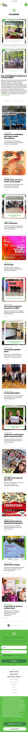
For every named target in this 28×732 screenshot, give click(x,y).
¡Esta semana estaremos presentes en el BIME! (13, 307)
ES (12, 1)
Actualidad (14, 689)
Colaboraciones (8, 132)
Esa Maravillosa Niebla (12, 393)
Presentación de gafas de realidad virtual (13, 607)
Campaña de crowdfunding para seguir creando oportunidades (13, 136)
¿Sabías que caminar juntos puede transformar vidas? (14, 435)
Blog (14, 687)
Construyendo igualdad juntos (12, 350)
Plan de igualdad (14, 681)
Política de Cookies (6, 720)
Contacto (14, 692)
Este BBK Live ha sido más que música (13, 479)
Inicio (14, 669)
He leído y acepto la (12, 655)
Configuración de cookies (14, 724)
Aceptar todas (14, 729)
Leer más (6, 146)
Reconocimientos (18, 101)
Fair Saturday (8, 265)
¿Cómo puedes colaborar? (14, 676)
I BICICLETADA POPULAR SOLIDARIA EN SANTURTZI (13, 522)
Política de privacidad (7, 718)
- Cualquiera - (6, 101)
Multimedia (14, 684)
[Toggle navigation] (26, 4)
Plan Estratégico (14, 679)
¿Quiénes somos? (14, 671)
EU (16, 1)
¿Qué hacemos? (14, 674)
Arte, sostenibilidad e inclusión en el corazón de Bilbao (14, 76)
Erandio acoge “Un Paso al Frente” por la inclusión (13, 181)
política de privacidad (17, 655)
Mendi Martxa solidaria (12, 565)
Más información (5, 95)
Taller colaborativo (10, 223)
